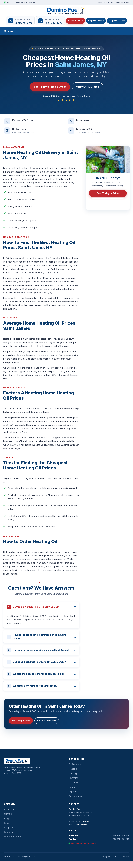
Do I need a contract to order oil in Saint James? (37, 662)
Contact (8, 814)
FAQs (6, 823)
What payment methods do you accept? (32, 685)
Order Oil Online (75, 21)
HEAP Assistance (13, 836)
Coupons (8, 827)
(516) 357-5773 (82, 824)
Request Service (96, 21)
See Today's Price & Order (50, 86)
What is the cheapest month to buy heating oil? (37, 674)
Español (73, 791)
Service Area (75, 796)
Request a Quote (117, 21)
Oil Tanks (73, 782)
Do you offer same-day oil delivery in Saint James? (38, 650)
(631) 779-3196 (109, 202)
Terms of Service (122, 856)
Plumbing (73, 778)
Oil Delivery (75, 764)
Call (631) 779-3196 (87, 86)
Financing (9, 832)
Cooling (73, 773)
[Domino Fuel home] (66, 10)
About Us (9, 809)
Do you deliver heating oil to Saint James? (33, 607)
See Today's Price (108, 193)
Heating (73, 769)
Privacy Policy (106, 856)
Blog (6, 818)
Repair (72, 787)
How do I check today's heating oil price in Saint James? (37, 637)
